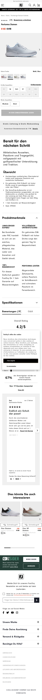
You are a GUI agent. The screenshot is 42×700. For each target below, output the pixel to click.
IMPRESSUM (7, 661)
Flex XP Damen (26, 529)
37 (23, 89)
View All (21, 390)
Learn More (14, 567)
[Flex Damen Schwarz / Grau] (4, 533)
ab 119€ (11, 9)
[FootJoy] (21, 5)
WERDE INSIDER (31, 559)
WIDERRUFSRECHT (8, 674)
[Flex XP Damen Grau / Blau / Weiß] (28, 535)
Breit (15, 104)
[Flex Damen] (10, 521)
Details (35, 129)
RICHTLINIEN (7, 682)
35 (4, 89)
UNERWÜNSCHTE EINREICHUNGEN (14, 665)
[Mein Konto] (34, 5)
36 (10, 89)
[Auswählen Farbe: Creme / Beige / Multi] (17, 77)
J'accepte (11, 361)
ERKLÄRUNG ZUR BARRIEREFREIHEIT (14, 678)
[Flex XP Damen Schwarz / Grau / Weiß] (24, 535)
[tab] (38, 5)
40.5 (16, 94)
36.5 (16, 89)
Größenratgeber (36, 85)
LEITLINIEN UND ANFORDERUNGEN (14, 669)
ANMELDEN (31, 566)
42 (29, 94)
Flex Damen (6, 528)
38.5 (35, 89)
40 (10, 94)
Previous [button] (2, 49)
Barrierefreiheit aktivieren (21, 1)
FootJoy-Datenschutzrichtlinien (23, 595)
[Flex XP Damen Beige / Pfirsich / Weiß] (26, 535)
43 (36, 94)
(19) (10, 20)
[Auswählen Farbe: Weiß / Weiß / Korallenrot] (4, 77)
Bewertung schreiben (22, 20)
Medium (5, 104)
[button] (2, 5)
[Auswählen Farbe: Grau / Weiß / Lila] (23, 77)
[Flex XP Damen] (32, 521)
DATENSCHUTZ (7, 653)
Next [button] (39, 49)
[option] (21, 51)
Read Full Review (26, 431)
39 (4, 94)
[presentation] (11, 311)
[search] (30, 5)
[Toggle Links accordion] (21, 622)
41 (23, 94)
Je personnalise (11, 366)
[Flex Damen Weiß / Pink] (2, 533)
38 (29, 89)
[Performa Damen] (21, 51)
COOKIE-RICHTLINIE (9, 657)
